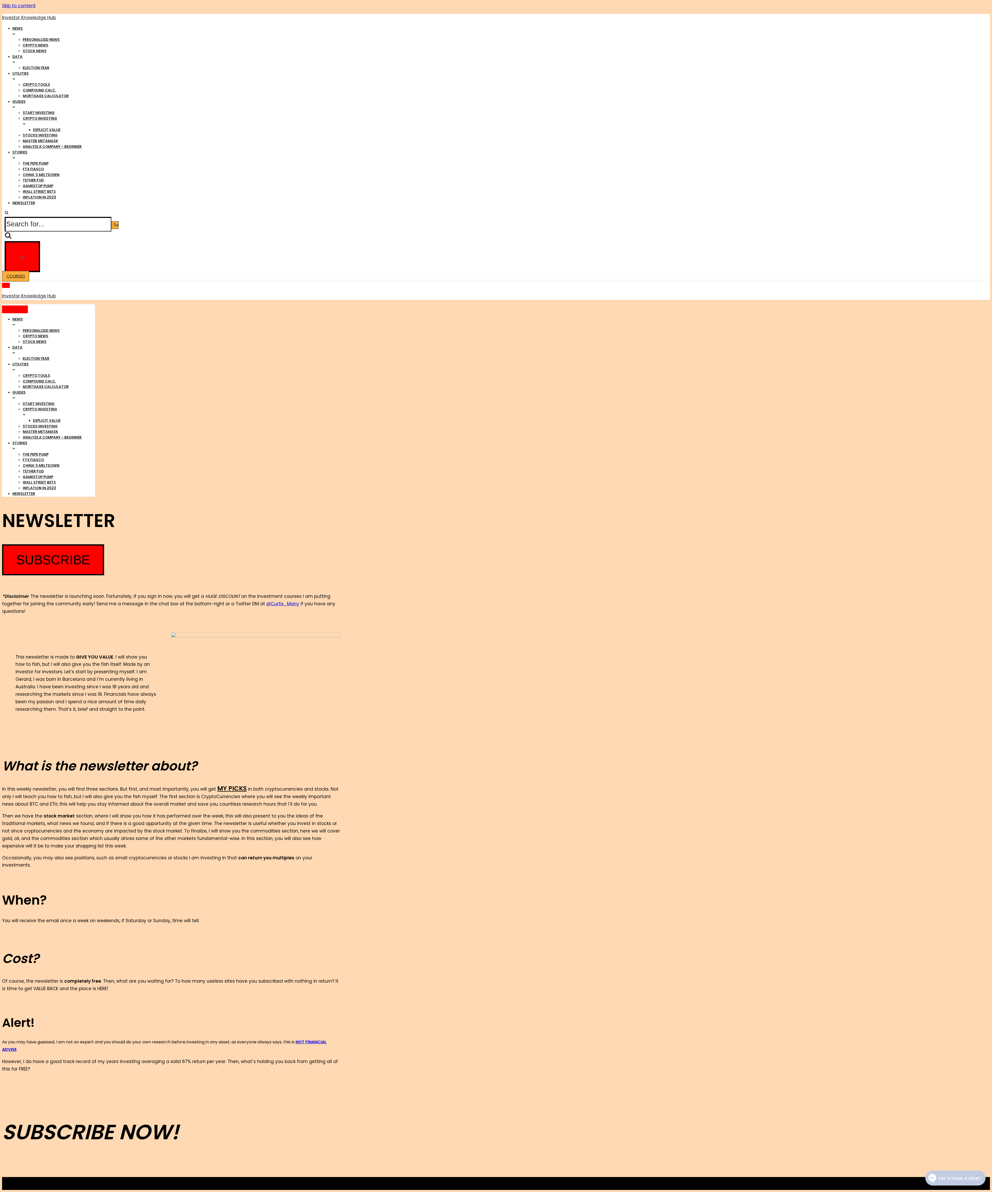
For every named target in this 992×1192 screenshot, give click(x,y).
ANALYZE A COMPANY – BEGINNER (52, 146)
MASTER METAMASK (40, 141)
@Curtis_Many (282, 604)
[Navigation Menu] (6, 285)
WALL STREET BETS (39, 191)
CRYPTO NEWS (35, 45)
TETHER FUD (33, 180)
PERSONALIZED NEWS (41, 39)
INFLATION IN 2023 (39, 197)
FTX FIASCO (33, 169)
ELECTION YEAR (36, 67)
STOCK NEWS (35, 51)
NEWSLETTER (23, 203)
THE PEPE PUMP (36, 163)
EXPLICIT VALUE (46, 129)
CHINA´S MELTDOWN (41, 174)
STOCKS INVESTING (40, 135)
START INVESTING (39, 112)
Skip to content (19, 6)
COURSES (15, 276)
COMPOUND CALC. (39, 90)
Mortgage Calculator (46, 96)
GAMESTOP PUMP (38, 186)
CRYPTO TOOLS (36, 84)
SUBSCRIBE (53, 560)
